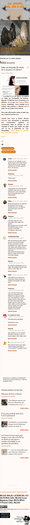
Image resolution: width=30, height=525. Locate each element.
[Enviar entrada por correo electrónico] (2, 145)
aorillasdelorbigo (13, 236)
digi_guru (20, 485)
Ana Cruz (19, 102)
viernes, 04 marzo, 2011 (19, 201)
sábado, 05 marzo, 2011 (16, 316)
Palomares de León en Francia (11, 394)
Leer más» (24, 408)
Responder (12, 170)
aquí (17, 114)
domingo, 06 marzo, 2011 (17, 330)
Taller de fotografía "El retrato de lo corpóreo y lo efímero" (12, 68)
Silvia (10, 201)
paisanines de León (8, 152)
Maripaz (11, 216)
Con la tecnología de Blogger (16, 482)
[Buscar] (28, 3)
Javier (10, 158)
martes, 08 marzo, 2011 (17, 342)
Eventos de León (8, 148)
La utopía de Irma (14, 315)
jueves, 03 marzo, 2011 (19, 158)
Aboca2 (4, 120)
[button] (28, 67)
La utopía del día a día (15, 5)
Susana (10, 184)
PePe (9, 275)
